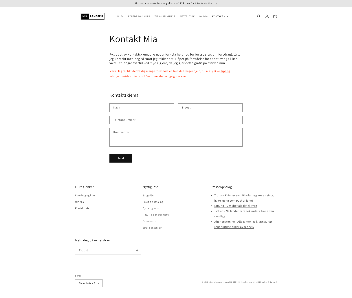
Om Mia (79, 201)
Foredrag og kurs (85, 195)
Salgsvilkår (149, 195)
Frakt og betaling (153, 201)
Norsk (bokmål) (87, 283)
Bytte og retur (151, 208)
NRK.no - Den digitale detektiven (235, 206)
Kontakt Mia (82, 208)
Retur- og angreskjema (156, 214)
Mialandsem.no (215, 282)
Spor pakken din (152, 227)
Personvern (149, 221)
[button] (259, 16)
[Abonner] (137, 250)
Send (121, 158)
